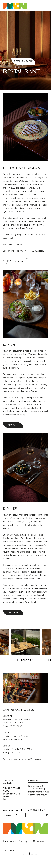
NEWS (6, 790)
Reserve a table (17, 261)
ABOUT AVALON (11, 788)
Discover (13, 425)
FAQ (5, 799)
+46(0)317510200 (37, 794)
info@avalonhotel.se (38, 791)
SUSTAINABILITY (11, 793)
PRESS (6, 796)
